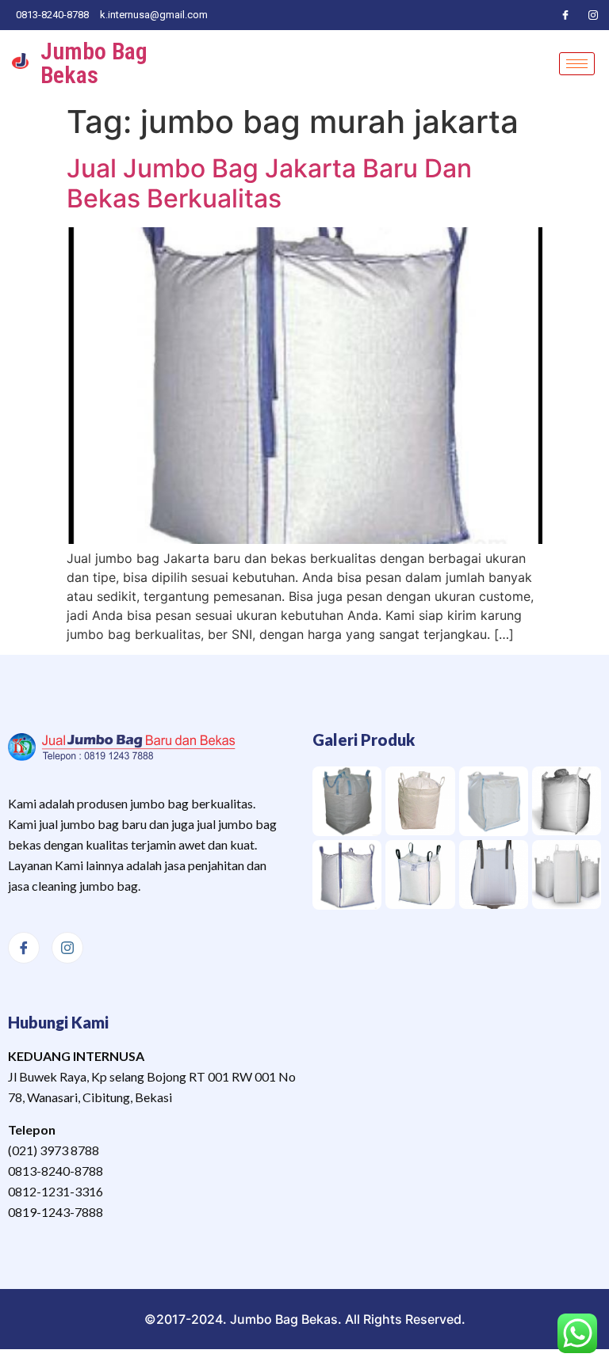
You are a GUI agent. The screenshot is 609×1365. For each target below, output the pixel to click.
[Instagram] (593, 15)
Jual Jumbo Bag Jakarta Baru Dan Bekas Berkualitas (269, 183)
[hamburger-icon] (577, 63)
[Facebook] (565, 15)
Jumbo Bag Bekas (93, 63)
